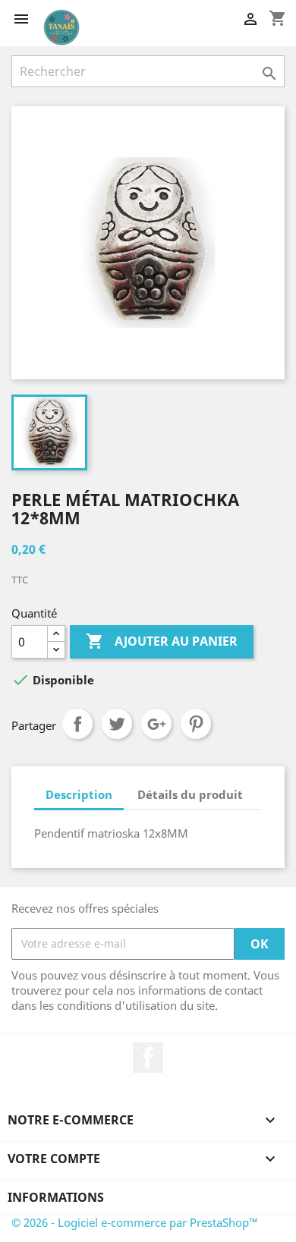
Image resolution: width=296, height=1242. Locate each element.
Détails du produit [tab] (190, 794)
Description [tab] (79, 794)
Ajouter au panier (162, 641)
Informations (56, 1197)
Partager (77, 724)
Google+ (156, 724)
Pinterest (196, 724)
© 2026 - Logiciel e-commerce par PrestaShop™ (134, 1222)
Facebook (148, 1057)
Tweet (117, 724)
